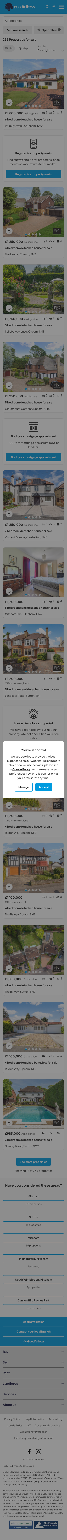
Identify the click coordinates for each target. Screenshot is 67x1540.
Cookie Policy (21, 769)
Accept (44, 787)
